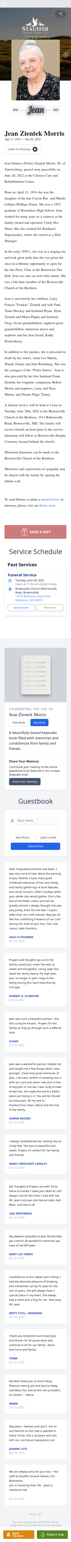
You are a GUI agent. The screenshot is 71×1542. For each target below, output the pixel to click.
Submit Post (35, 846)
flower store (47, 505)
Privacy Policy (25, 1525)
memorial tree (50, 499)
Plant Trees (50, 607)
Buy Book (39, 722)
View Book (18, 722)
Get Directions (21, 607)
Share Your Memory (24, 781)
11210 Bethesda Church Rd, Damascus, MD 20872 (33, 598)
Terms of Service (46, 1525)
